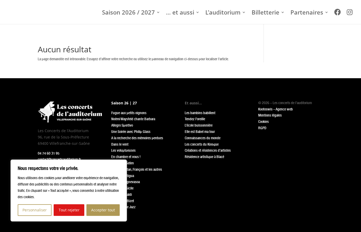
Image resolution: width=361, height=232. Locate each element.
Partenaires (306, 13)
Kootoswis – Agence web (275, 109)
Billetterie (265, 13)
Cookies (263, 121)
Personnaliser (34, 209)
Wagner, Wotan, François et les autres (136, 169)
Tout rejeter (69, 209)
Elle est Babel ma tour (200, 131)
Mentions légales (270, 115)
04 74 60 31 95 (48, 153)
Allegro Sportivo (122, 125)
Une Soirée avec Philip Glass (130, 131)
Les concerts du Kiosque (202, 144)
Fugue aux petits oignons (128, 113)
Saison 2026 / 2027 (128, 13)
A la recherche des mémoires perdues (137, 138)
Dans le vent (119, 144)
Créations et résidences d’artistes (208, 150)
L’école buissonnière (198, 125)
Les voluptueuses (123, 150)
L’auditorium (222, 13)
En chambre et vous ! (126, 157)
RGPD (262, 128)
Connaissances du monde (202, 138)
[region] (69, 190)
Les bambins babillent (200, 113)
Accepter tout (103, 209)
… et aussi (180, 13)
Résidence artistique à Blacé (204, 157)
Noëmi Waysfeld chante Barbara (133, 119)
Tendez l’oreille (195, 119)
